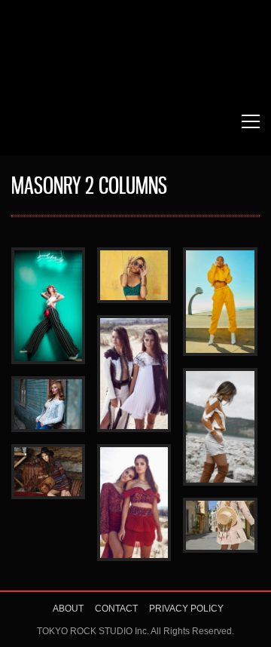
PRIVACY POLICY (186, 608)
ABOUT (68, 608)
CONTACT (116, 608)
